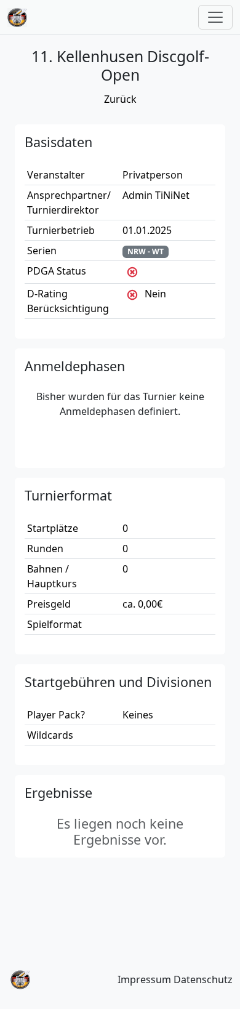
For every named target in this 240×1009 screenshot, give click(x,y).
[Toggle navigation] (215, 17)
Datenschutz (203, 979)
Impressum (144, 979)
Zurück (120, 99)
